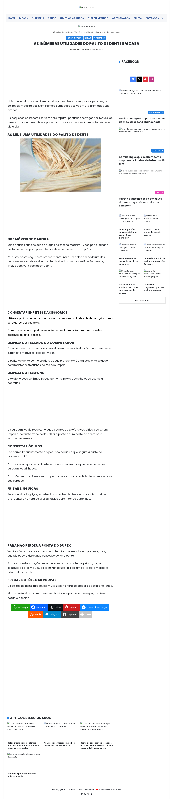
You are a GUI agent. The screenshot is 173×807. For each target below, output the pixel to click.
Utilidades (99, 38)
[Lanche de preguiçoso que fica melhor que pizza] (155, 275)
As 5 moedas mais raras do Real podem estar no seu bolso (60, 744)
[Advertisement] (60, 79)
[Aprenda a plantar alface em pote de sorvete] (23, 762)
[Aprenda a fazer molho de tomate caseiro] (155, 220)
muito (64, 330)
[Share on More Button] (82, 614)
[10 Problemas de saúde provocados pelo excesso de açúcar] (130, 275)
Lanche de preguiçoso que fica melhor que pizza (154, 287)
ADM (74, 49)
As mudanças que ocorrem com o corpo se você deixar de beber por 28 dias (142, 160)
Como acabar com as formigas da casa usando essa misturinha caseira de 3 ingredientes (96, 745)
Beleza (138, 18)
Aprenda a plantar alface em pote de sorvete (21, 775)
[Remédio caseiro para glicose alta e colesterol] (130, 249)
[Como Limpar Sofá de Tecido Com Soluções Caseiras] (155, 249)
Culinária (38, 18)
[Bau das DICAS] (86, 7)
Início (57, 32)
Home (11, 18)
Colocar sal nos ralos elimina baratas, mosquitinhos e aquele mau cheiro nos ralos (23, 745)
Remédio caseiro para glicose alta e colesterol (128, 261)
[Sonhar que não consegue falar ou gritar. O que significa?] (130, 220)
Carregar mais (142, 300)
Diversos (151, 18)
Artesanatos (121, 18)
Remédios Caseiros (72, 18)
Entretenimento (98, 18)
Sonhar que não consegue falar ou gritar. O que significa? (128, 233)
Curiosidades (67, 32)
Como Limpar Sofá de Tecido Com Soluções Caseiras (154, 261)
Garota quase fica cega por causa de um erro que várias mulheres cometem (140, 202)
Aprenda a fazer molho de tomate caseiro (152, 232)
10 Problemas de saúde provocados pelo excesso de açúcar (128, 288)
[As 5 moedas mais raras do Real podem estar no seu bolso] (60, 731)
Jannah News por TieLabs (109, 789)
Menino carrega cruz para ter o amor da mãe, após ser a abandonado (142, 120)
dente (50, 330)
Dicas (22, 18)
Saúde (52, 18)
